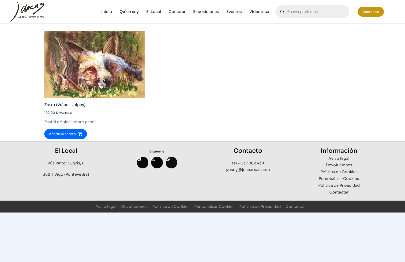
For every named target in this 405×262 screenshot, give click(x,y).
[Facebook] (142, 162)
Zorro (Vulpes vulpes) (65, 104)
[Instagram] (157, 162)
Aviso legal (105, 206)
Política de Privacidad (260, 206)
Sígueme (157, 151)
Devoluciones (134, 206)
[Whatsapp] (171, 162)
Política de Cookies (171, 206)
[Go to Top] (395, 252)
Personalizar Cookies (214, 206)
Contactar (370, 12)
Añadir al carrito (62, 134)
